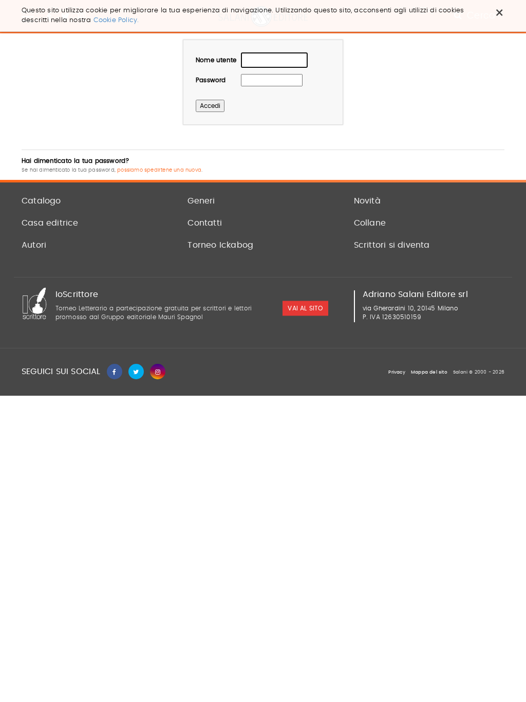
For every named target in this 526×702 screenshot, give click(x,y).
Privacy (396, 372)
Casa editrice (50, 223)
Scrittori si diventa (392, 245)
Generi (201, 201)
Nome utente (216, 60)
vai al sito (305, 309)
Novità (367, 201)
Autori (34, 245)
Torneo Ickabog (220, 245)
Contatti (204, 223)
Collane (370, 223)
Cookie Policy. (116, 20)
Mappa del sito (429, 372)
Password (211, 80)
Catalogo (41, 201)
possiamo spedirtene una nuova (159, 170)
